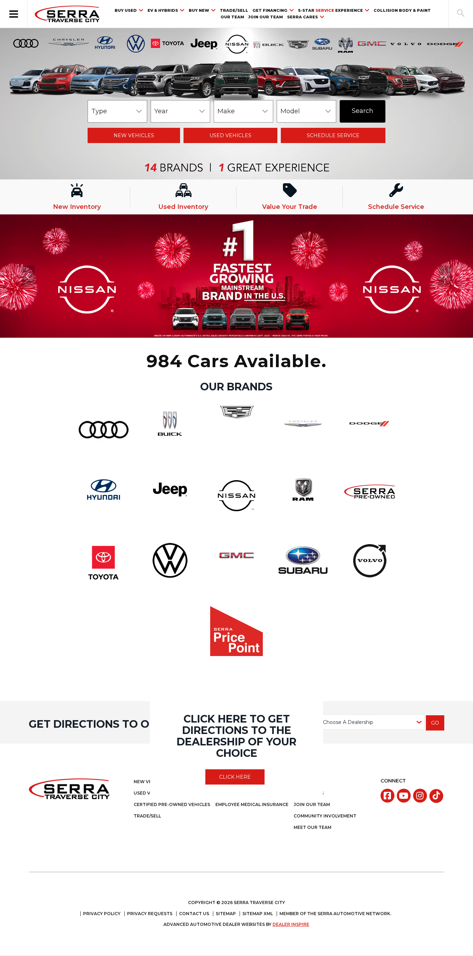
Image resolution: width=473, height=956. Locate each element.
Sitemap (226, 913)
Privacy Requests (149, 913)
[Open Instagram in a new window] (420, 796)
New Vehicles (134, 135)
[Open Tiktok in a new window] (436, 796)
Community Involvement (325, 815)
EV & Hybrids (163, 10)
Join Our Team (265, 17)
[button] (14, 14)
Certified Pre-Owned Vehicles (172, 804)
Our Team (232, 17)
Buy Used (126, 10)
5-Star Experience (330, 10)
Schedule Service (333, 135)
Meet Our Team (312, 827)
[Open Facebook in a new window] (387, 796)
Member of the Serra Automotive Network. (335, 913)
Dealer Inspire (291, 924)
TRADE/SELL (234, 10)
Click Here (235, 777)
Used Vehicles (230, 135)
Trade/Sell (147, 815)
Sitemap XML (257, 913)
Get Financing (269, 10)
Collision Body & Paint (402, 10)
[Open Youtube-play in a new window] (404, 796)
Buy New (199, 10)
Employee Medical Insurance (251, 804)
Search (362, 111)
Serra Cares (302, 17)
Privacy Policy (102, 913)
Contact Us (194, 913)
